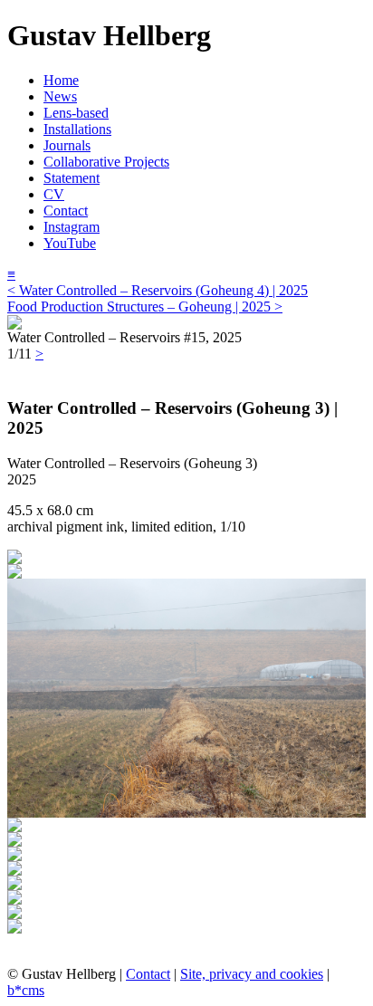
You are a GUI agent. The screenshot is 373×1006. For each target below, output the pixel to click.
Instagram (71, 227)
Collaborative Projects (106, 161)
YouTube (69, 243)
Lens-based (76, 112)
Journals (67, 145)
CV (53, 194)
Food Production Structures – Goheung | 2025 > (144, 306)
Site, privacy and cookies (251, 974)
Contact (65, 210)
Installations (77, 129)
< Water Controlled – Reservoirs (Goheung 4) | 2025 (157, 290)
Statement (71, 178)
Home (61, 80)
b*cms (25, 990)
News (60, 96)
